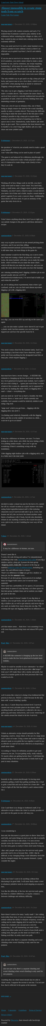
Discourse (14, 1020)
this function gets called (27, 560)
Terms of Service (35, 1010)
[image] (23, 305)
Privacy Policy (6, 1015)
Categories (12, 1010)
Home (3, 1010)
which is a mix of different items (20, 568)
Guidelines (23, 1010)
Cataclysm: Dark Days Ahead (12, 2)
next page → (6, 996)
